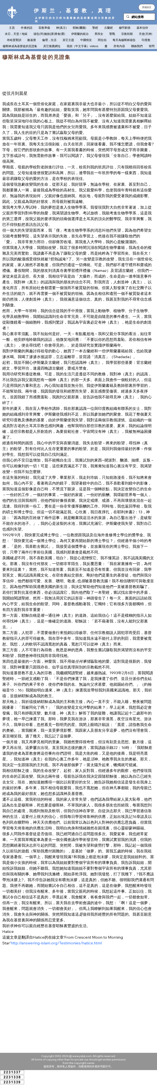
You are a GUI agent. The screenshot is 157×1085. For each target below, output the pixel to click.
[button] (146, 7)
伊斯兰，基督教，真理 (74, 10)
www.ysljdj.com (82, 1056)
